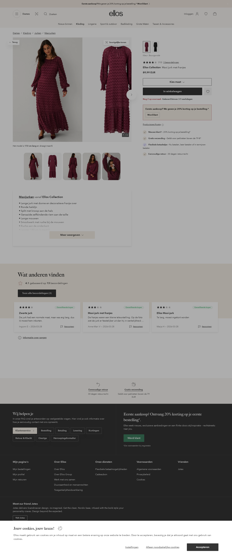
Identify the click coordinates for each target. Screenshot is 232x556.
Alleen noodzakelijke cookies (162, 547)
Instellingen (131, 547)
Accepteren (202, 547)
